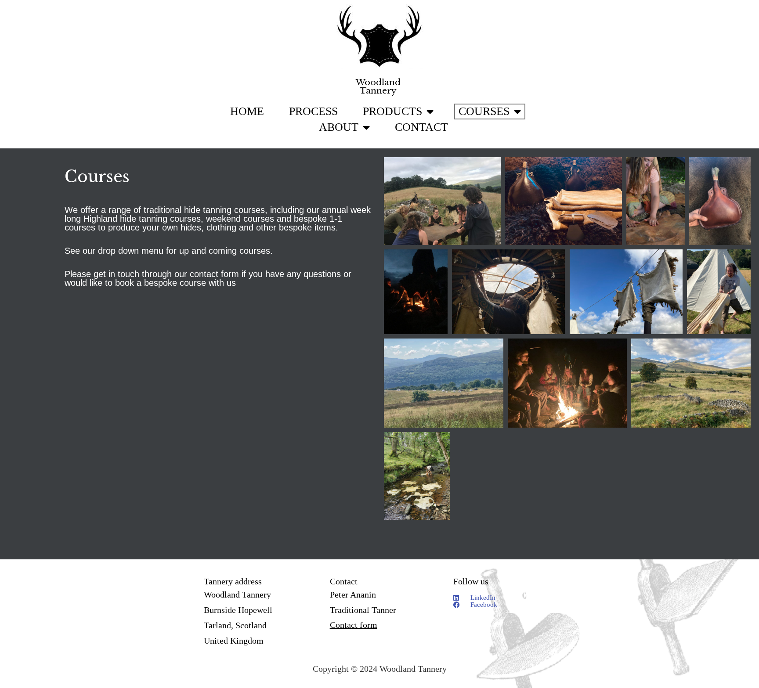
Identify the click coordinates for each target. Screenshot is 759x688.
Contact (421, 127)
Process (313, 111)
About (338, 127)
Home (247, 111)
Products (392, 111)
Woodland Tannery (378, 86)
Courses (484, 111)
